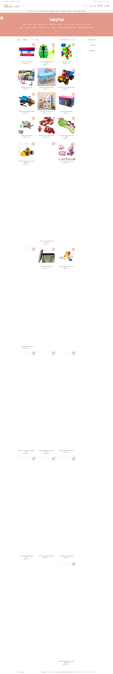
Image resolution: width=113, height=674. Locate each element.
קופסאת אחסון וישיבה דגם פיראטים (46, 87)
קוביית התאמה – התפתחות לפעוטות (66, 266)
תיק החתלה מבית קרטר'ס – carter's (66, 450)
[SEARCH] (22, 6)
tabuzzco (43, 672)
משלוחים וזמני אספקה (69, 672)
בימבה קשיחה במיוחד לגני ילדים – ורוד (66, 161)
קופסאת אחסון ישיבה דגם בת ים (66, 111)
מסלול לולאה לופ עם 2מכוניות (26, 87)
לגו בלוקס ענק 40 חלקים (66, 61)
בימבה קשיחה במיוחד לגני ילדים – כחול (46, 555)
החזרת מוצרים (62, 672)
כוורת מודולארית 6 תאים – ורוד (27, 346)
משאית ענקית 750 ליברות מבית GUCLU (66, 87)
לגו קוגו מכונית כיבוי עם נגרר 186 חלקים (46, 135)
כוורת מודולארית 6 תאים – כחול (46, 111)
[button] (1, 18)
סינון (18, 39)
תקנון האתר (55, 672)
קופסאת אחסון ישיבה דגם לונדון (26, 61)
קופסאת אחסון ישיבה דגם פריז (47, 266)
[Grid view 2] (27, 40)
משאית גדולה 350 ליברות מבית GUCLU (26, 111)
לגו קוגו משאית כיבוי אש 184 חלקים (66, 555)
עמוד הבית (73, 39)
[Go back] (65, 19)
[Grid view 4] (23, 40)
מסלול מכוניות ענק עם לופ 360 (26, 135)
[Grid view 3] (25, 40)
